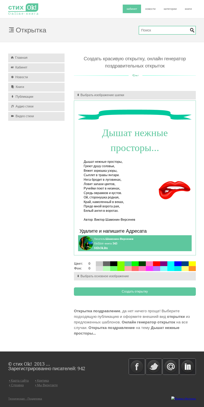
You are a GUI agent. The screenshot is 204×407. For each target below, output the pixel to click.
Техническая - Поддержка (25, 398)
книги (188, 8)
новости (150, 8)
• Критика (42, 381)
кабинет (132, 8)
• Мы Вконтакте (46, 385)
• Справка (16, 385)
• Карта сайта (19, 381)
